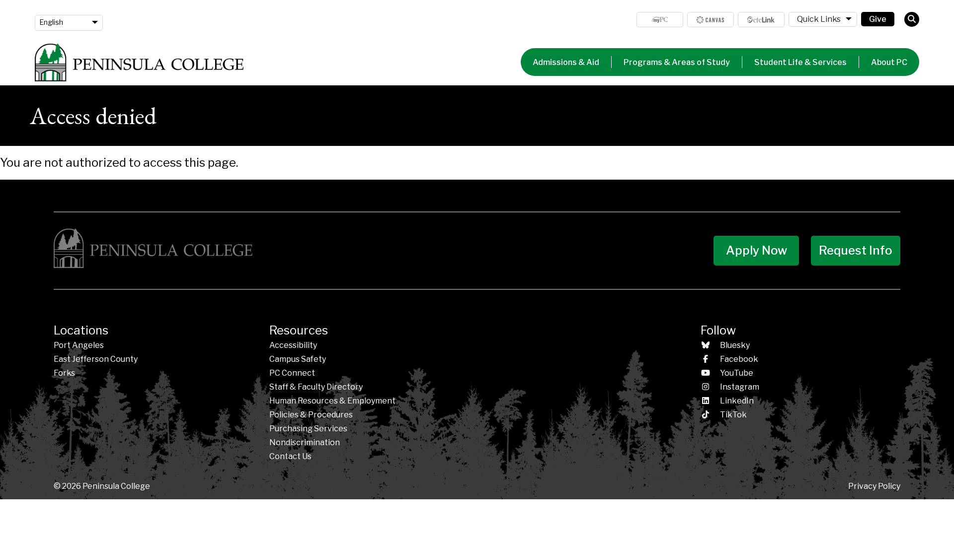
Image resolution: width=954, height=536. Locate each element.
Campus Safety (297, 359)
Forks (64, 373)
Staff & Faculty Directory (316, 387)
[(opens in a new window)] (710, 19)
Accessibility (293, 345)
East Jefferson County (96, 359)
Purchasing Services (308, 428)
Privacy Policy (874, 486)
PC (292, 373)
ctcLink (761, 19)
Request (855, 250)
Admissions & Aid (566, 62)
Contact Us (290, 456)
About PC (889, 62)
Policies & (311, 414)
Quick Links (819, 19)
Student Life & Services (800, 62)
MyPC (659, 19)
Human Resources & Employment (332, 400)
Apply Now (756, 250)
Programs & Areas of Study (677, 62)
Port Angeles (79, 345)
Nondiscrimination (304, 442)
